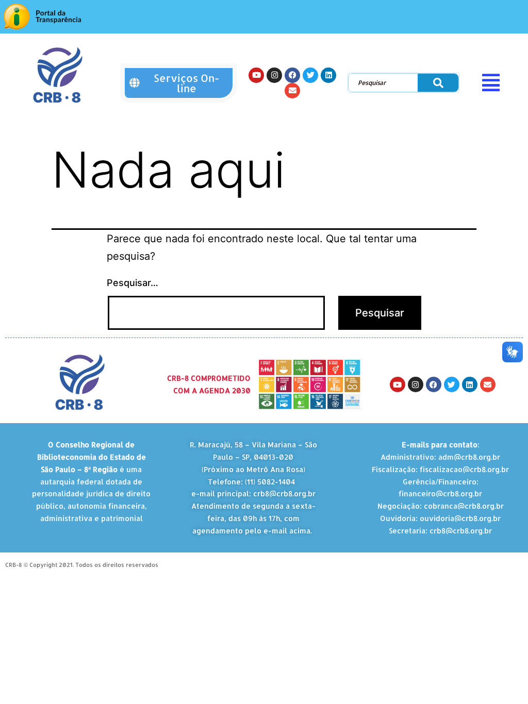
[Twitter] (310, 75)
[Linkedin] (328, 75)
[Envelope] (292, 90)
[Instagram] (274, 75)
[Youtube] (256, 75)
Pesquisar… (132, 282)
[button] (501, 82)
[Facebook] (292, 75)
